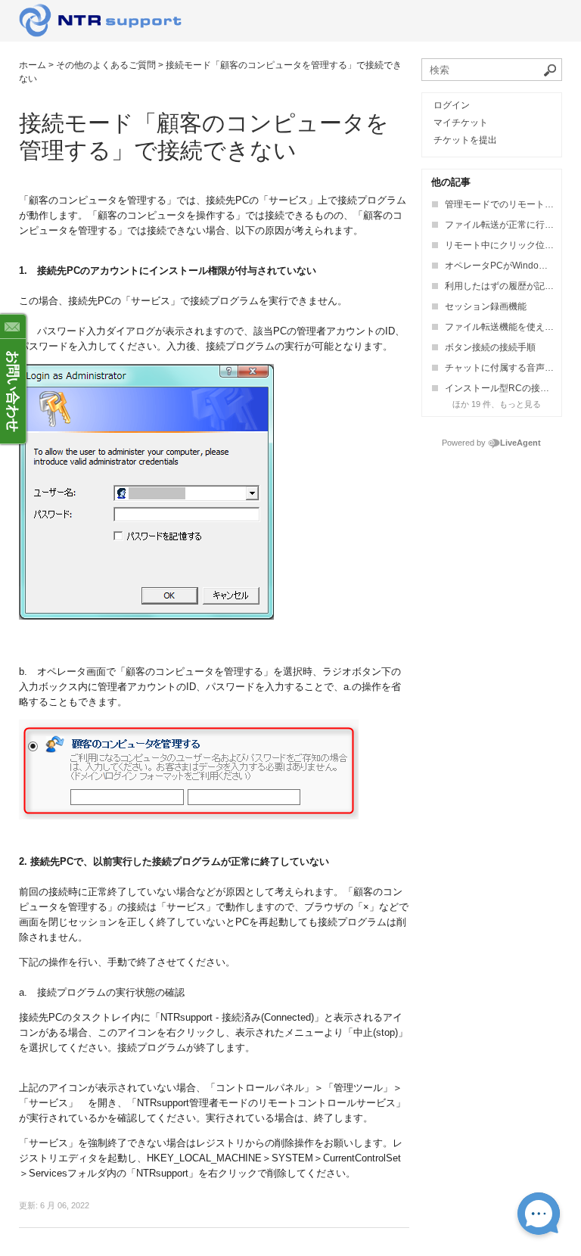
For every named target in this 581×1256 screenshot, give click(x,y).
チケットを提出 (465, 140)
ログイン (451, 105)
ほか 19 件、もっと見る (496, 404)
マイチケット (460, 122)
